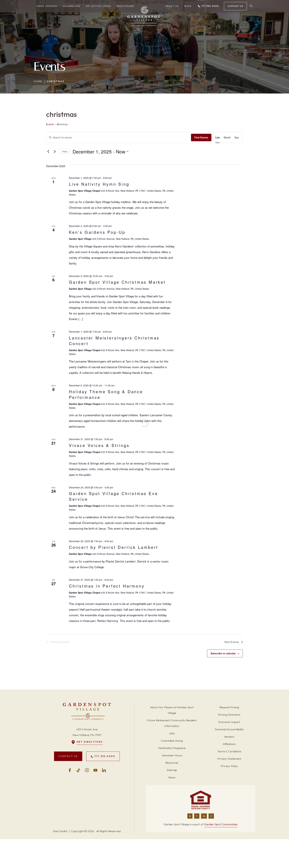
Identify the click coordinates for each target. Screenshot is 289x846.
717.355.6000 (210, 6)
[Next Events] (55, 151)
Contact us (235, 6)
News (171, 777)
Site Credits (60, 831)
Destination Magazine (172, 748)
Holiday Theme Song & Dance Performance (106, 394)
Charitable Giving (172, 740)
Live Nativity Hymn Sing (99, 184)
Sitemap (172, 770)
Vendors (229, 736)
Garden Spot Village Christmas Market (117, 282)
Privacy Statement (229, 758)
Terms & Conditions (229, 751)
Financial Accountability (229, 729)
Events (50, 124)
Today (64, 151)
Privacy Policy (229, 766)
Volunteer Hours (172, 755)
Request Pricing (229, 707)
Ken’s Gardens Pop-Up (97, 232)
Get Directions (90, 741)
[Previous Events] (48, 151)
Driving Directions (229, 714)
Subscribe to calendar (223, 653)
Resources (171, 762)
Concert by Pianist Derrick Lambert (113, 547)
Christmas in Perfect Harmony (106, 586)
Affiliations (229, 744)
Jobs (172, 733)
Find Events (201, 137)
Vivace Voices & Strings (99, 445)
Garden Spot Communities (220, 824)
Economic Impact (229, 722)
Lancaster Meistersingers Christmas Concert (114, 340)
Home (38, 81)
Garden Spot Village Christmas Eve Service (113, 496)
